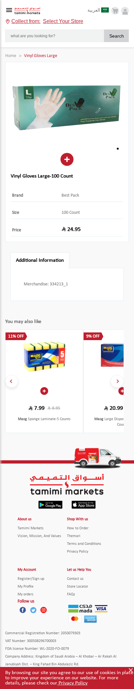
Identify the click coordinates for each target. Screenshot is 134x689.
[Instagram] (43, 610)
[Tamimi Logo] (27, 11)
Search (116, 36)
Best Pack (70, 195)
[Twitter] (33, 610)
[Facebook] (23, 610)
